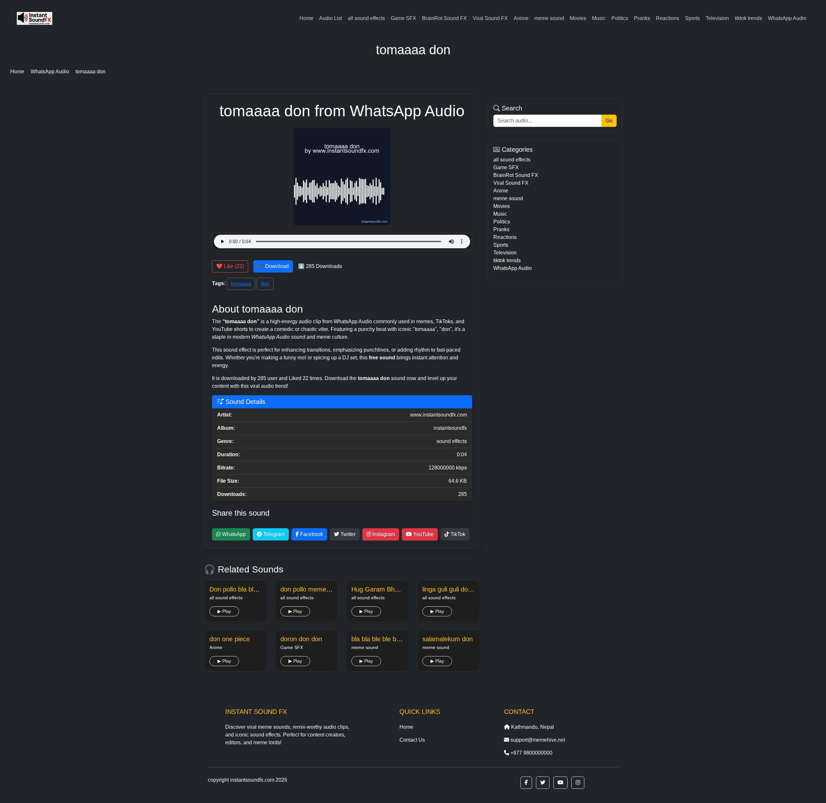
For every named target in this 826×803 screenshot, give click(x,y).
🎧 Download (273, 266)
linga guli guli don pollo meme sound (474, 589)
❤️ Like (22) (230, 266)
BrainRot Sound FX (444, 18)
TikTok (457, 534)
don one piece (229, 639)
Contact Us (412, 740)
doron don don (301, 639)
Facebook (311, 534)
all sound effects (366, 18)
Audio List (330, 18)
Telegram (273, 534)
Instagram (383, 534)
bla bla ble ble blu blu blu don (392, 639)
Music (599, 18)
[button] (526, 783)
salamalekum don (447, 639)
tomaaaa (241, 283)
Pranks (642, 18)
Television (717, 18)
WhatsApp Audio (787, 18)
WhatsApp (233, 534)
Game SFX (403, 18)
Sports (692, 18)
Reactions (667, 18)
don (265, 283)
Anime (521, 18)
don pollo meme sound (313, 589)
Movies (578, 18)
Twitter (347, 534)
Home (306, 18)
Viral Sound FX (490, 18)
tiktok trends (748, 18)
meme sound (549, 18)
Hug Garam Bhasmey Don (389, 589)
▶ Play (224, 611)
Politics (619, 18)
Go (609, 120)
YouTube (423, 534)
